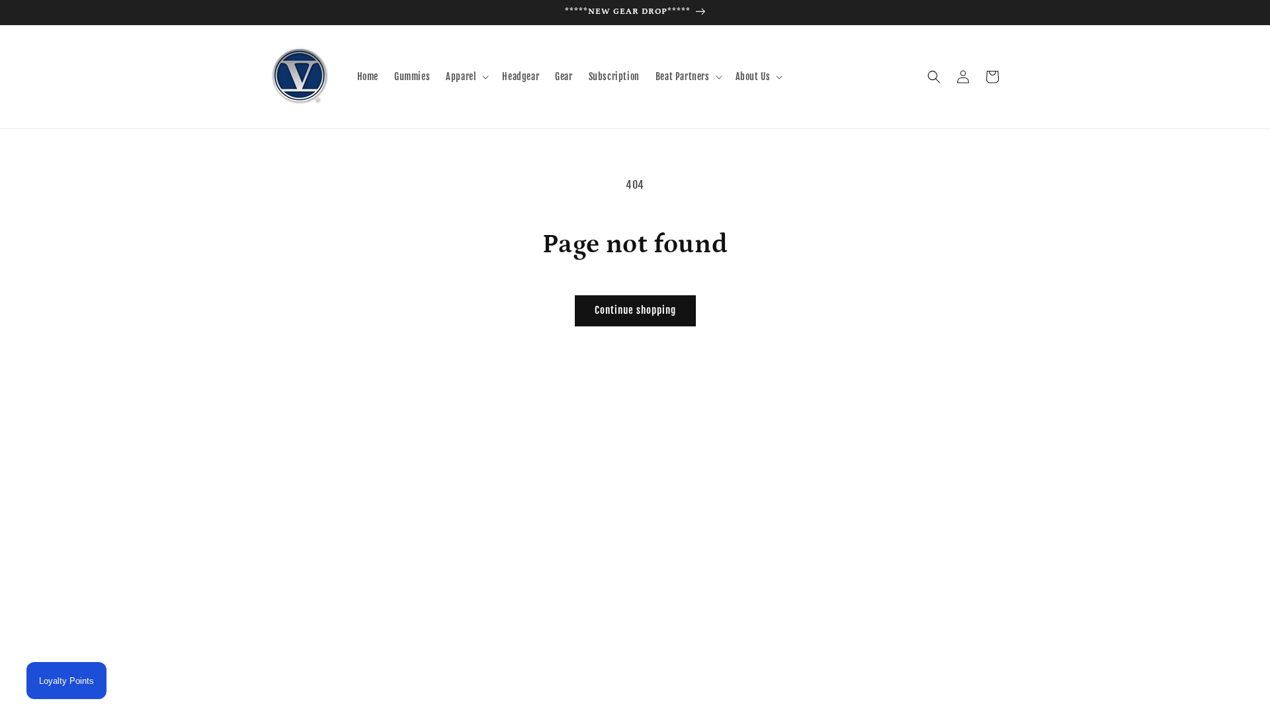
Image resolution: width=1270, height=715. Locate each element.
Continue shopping (635, 310)
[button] (466, 77)
